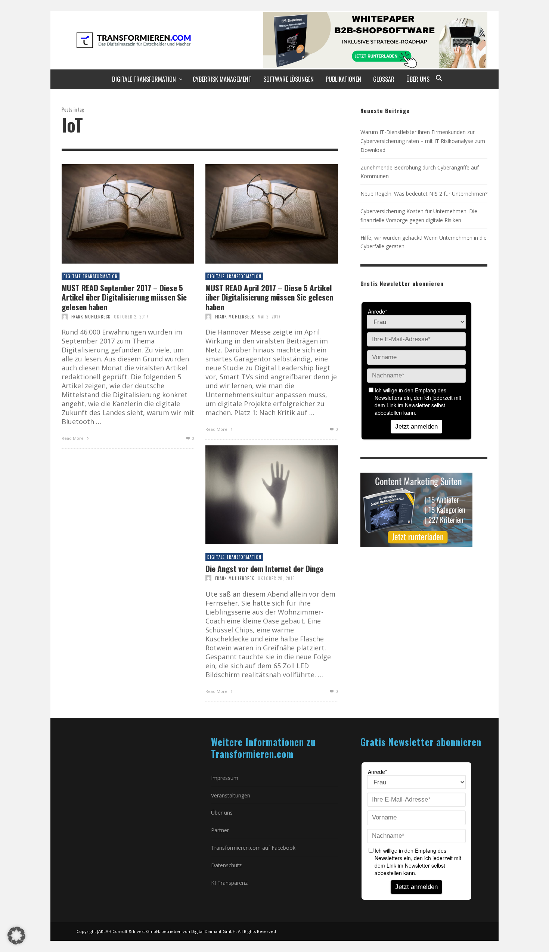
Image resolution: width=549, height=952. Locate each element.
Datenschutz (226, 865)
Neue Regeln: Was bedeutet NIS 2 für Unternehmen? (423, 193)
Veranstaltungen (230, 795)
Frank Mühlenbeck (91, 317)
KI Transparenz (229, 882)
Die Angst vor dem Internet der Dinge (264, 568)
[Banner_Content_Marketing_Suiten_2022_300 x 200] (416, 509)
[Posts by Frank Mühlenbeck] (65, 317)
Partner (220, 830)
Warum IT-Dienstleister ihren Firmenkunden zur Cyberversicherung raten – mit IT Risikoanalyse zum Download (422, 140)
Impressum (224, 777)
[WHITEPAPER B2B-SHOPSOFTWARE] (375, 39)
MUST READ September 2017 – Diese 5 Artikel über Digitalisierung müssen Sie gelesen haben (124, 297)
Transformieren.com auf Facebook (253, 847)
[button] (439, 79)
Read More (73, 438)
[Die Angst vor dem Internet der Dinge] (259, 494)
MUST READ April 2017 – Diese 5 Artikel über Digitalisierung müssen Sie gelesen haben (269, 297)
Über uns (222, 812)
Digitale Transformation (90, 276)
